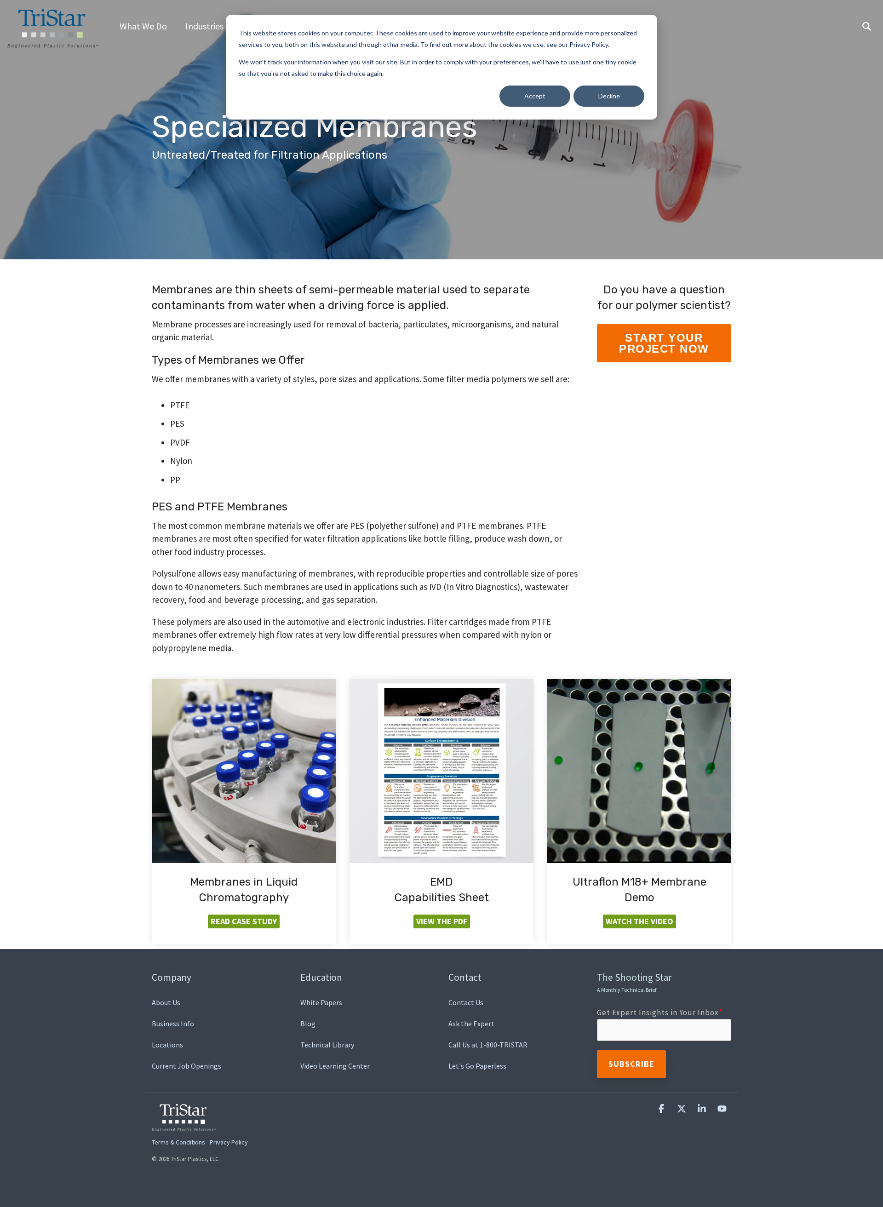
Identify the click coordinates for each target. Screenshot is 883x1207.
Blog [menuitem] (307, 1023)
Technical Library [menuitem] (327, 1044)
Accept (534, 96)
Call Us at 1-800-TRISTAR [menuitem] (488, 1044)
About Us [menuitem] (166, 1002)
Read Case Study (244, 921)
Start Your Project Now (664, 343)
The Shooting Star (634, 982)
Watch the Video (639, 921)
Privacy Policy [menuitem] (229, 1142)
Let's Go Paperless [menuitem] (477, 1065)
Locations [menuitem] (167, 1044)
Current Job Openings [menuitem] (186, 1065)
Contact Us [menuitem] (465, 1002)
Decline (609, 96)
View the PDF (441, 921)
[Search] (866, 27)
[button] (662, 1108)
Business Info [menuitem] (173, 1023)
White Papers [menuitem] (321, 1002)
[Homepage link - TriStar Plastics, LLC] (184, 1125)
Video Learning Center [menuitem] (335, 1065)
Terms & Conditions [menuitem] (178, 1142)
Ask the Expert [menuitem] (471, 1023)
